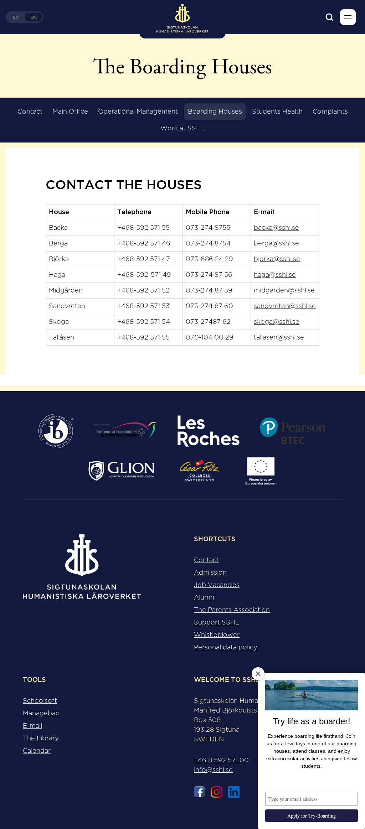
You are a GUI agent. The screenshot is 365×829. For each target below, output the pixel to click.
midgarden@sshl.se (284, 290)
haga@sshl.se (275, 274)
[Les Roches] (208, 431)
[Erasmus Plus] (260, 471)
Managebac (41, 713)
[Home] (82, 572)
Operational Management (138, 111)
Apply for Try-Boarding (311, 815)
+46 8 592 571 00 (221, 760)
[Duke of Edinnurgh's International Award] (125, 431)
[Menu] (347, 17)
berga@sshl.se (276, 243)
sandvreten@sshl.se (285, 306)
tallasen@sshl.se (279, 337)
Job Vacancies (217, 585)
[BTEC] (292, 431)
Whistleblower (217, 634)
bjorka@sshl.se (277, 259)
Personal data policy (225, 647)
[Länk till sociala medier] (199, 793)
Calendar (37, 750)
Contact (29, 111)
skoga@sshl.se (276, 321)
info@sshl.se (213, 769)
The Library (41, 738)
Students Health (277, 111)
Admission (210, 572)
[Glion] (121, 471)
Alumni (205, 597)
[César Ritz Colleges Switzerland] (199, 471)
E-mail (32, 725)
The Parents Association (232, 609)
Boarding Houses (215, 111)
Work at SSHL (182, 128)
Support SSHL (216, 622)
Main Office (70, 111)
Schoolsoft (40, 700)
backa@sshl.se (276, 227)
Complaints (330, 111)
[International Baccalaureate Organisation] (56, 431)
